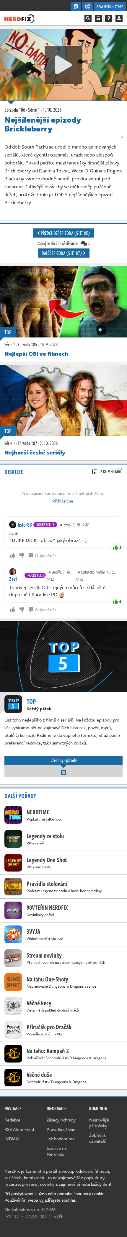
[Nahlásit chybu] (61, 1216)
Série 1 (9, 344)
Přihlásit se (62, 501)
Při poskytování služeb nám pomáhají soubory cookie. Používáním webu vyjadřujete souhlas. (55, 1196)
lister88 (25, 524)
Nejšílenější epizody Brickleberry (42, 124)
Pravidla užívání (61, 1129)
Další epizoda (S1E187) (62, 253)
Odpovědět (45, 555)
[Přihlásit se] (119, 18)
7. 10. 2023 (49, 443)
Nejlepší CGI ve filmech (36, 354)
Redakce (12, 1119)
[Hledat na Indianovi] (88, 18)
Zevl (13, 578)
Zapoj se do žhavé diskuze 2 (63, 243)
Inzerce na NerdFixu (56, 1151)
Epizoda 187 (27, 443)
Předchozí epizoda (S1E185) (65, 233)
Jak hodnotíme (61, 1138)
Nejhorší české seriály (34, 452)
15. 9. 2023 (49, 344)
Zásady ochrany (61, 1119)
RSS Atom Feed (19, 1129)
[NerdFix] (19, 18)
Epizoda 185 (27, 344)
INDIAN (11, 1138)
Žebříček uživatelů (97, 1138)
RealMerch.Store (110, 6)
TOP (7, 332)
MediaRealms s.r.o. (22, 1209)
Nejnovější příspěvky (99, 1122)
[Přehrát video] (63, 65)
